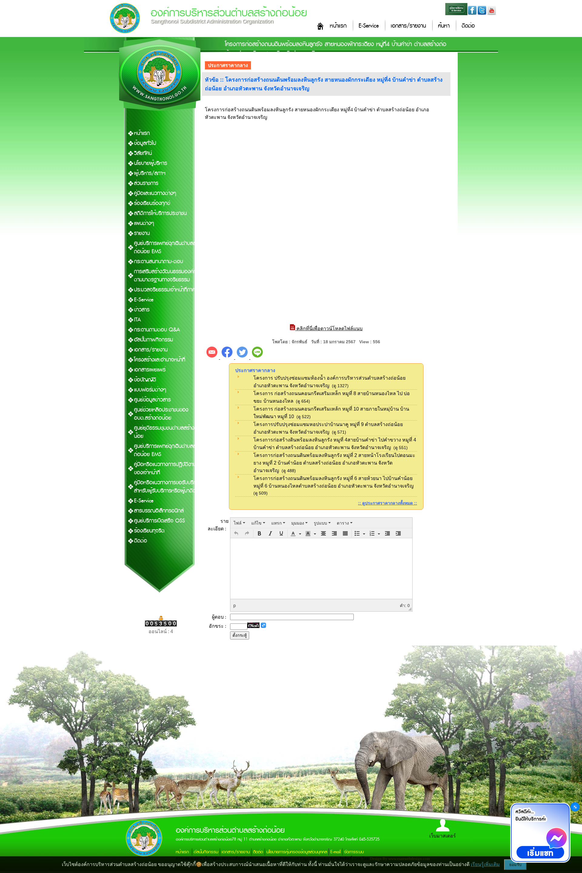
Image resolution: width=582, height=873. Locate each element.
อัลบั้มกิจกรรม (206, 851)
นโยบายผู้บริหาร (150, 163)
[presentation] (239, 523)
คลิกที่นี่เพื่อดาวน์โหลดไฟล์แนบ (329, 328)
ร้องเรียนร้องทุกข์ (152, 203)
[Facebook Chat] (540, 832)
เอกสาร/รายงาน (408, 26)
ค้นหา (444, 26)
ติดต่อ (468, 26)
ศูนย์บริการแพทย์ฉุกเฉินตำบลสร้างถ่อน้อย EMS (169, 247)
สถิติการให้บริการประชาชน (160, 213)
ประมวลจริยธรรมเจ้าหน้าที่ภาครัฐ (167, 290)
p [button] (234, 605)
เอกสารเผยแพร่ (150, 370)
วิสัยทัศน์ (143, 153)
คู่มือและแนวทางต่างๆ (155, 193)
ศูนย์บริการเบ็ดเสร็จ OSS (159, 521)
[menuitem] (239, 522)
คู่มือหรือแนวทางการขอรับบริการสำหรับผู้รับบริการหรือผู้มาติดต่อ (168, 486)
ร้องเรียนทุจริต (149, 531)
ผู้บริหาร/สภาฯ (150, 173)
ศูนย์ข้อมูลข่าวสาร (152, 400)
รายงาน (142, 233)
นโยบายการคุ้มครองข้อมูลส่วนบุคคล (296, 851)
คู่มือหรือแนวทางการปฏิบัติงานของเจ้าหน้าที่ (165, 468)
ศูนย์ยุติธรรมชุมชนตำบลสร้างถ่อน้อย (167, 432)
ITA (137, 320)
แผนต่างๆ (144, 223)
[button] (236, 533)
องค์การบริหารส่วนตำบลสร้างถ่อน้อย (229, 13)
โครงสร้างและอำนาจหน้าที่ (159, 360)
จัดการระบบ (354, 851)
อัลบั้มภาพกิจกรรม (153, 340)
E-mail (335, 851)
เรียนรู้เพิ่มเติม (485, 864)
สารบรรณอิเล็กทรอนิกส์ (159, 511)
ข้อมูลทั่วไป (145, 143)
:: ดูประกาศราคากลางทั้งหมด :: (387, 503)
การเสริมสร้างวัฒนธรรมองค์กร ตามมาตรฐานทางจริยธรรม (166, 275)
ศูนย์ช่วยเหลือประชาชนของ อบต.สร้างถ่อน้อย (161, 414)
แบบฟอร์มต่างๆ (150, 390)
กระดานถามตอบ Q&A (157, 330)
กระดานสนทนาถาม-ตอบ (158, 261)
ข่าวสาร (141, 310)
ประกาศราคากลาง (228, 65)
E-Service (369, 26)
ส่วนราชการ (146, 183)
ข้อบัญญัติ (145, 380)
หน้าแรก (338, 26)
